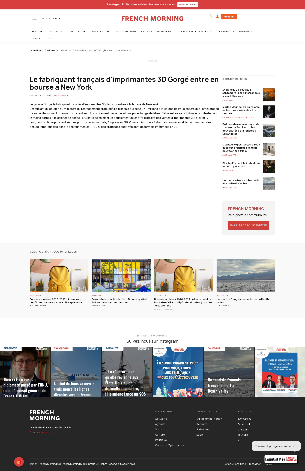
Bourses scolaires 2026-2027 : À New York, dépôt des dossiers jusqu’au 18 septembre (56, 300)
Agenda (96, 296)
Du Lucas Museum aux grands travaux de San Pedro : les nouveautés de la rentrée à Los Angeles (240, 128)
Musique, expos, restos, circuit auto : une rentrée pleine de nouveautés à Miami (241, 148)
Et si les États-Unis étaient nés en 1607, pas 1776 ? (241, 165)
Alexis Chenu (223, 306)
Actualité (36, 50)
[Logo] (90, 415)
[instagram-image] (25, 372)
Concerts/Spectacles (238, 117)
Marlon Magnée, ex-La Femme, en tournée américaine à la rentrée (241, 110)
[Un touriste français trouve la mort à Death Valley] (246, 275)
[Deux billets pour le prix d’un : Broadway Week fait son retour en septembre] (121, 275)
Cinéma (227, 100)
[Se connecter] (217, 16)
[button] (210, 15)
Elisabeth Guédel (38, 306)
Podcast (228, 170)
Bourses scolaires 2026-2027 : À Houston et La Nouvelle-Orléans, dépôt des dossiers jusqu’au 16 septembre (183, 302)
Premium (228, 16)
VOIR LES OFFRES (188, 5)
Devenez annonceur (41, 432)
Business (50, 50)
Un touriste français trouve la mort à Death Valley (240, 181)
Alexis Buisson (99, 306)
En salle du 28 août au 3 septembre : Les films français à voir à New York (241, 93)
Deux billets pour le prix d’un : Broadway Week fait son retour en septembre (120, 300)
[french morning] (152, 18)
